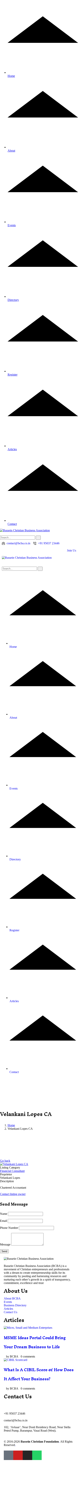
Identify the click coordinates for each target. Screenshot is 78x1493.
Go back (5, 1160)
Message (5, 1244)
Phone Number (9, 1227)
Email (3, 1220)
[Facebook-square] (8, 1455)
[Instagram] (27, 1455)
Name (3, 1213)
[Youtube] (18, 1455)
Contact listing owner (13, 1194)
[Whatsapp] (37, 1455)
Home (11, 1125)
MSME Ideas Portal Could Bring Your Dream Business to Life (35, 1342)
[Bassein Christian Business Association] (27, 557)
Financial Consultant (12, 1171)
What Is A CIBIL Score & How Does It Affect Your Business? (39, 1374)
